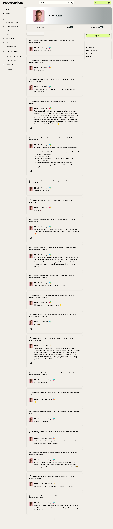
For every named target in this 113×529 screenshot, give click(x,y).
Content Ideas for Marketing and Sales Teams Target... (58, 181)
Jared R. (44, 441)
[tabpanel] (69, 278)
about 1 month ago (46, 380)
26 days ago (44, 345)
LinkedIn (89, 56)
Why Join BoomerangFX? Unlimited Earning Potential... (58, 338)
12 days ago (44, 188)
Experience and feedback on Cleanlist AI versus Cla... (58, 40)
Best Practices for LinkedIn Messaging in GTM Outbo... (58, 101)
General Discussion (41, 249)
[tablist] (69, 27)
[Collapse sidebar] (25, 8)
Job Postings (39, 62)
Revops (37, 42)
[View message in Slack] (49, 48)
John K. (61, 89)
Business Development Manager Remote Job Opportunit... (59, 431)
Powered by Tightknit (12, 69)
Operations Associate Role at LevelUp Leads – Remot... (58, 60)
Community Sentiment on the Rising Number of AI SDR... (58, 275)
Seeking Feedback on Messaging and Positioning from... (59, 314)
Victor (49, 50)
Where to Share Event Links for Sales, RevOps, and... (57, 295)
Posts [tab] (68, 27)
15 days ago (44, 283)
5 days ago (44, 48)
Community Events (52, 305)
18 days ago (44, 302)
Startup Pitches (42, 383)
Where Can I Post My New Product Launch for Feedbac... (59, 247)
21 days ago (44, 321)
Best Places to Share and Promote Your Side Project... (58, 372)
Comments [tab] (96, 27)
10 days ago (44, 108)
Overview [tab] (40, 27)
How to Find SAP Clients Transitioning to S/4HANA (57, 392)
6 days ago (44, 67)
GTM (36, 103)
